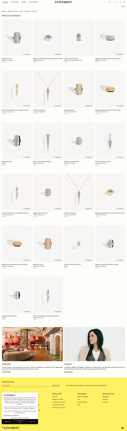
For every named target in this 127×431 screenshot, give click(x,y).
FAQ (78, 405)
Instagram (106, 396)
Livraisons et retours (58, 402)
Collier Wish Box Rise (73, 59)
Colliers (21, 11)
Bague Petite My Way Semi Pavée (106, 265)
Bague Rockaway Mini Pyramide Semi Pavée (48, 59)
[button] (5, 2)
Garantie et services (58, 407)
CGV (78, 399)
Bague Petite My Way (71, 162)
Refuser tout (8, 421)
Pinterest (105, 402)
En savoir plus (6, 372)
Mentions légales (82, 396)
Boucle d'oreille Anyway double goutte (15, 111)
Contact (55, 396)
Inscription (55, 385)
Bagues (4, 11)
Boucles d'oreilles (13, 11)
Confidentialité (82, 402)
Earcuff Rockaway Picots (72, 265)
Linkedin (105, 399)
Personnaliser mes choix (19, 421)
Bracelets (27, 11)
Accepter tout (32, 421)
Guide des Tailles (57, 399)
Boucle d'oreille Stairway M (42, 162)
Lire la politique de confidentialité (10, 415)
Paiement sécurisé (58, 405)
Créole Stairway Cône (102, 162)
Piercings (34, 11)
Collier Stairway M (39, 111)
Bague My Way (7, 59)
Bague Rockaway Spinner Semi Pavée (108, 59)
